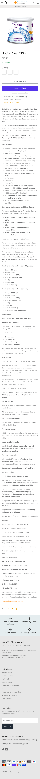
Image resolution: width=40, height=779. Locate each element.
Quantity (5, 68)
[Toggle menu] (2, 2)
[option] (20, 29)
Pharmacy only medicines (11, 692)
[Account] (33, 2)
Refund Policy (7, 672)
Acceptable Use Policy (10, 695)
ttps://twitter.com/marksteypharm (16, 744)
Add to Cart (20, 81)
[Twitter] (3, 749)
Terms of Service (8, 689)
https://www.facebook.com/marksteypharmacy (19, 740)
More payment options (20, 93)
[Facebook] (6, 749)
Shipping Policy (7, 676)
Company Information (10, 685)
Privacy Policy (7, 682)
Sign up (7, 727)
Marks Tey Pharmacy (12, 772)
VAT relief (5, 679)
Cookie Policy (7, 699)
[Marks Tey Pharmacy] (20, 2)
